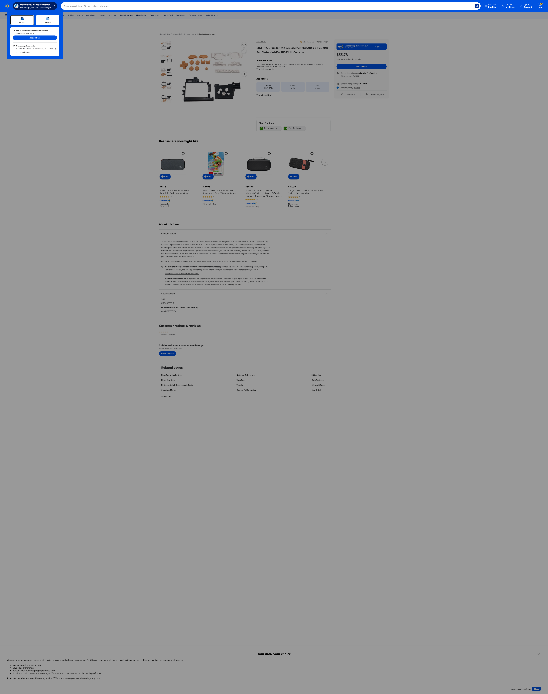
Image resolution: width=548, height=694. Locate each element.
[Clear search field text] (470, 6)
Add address (35, 38)
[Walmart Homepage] (7, 6)
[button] (508, 6)
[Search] (477, 6)
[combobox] (271, 6)
